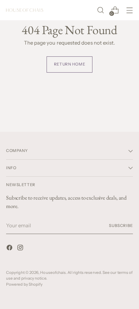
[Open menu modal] (129, 10)
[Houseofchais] (24, 10)
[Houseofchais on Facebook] (10, 248)
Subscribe (121, 225)
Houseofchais (53, 272)
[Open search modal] (100, 10)
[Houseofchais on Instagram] (21, 248)
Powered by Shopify (24, 284)
